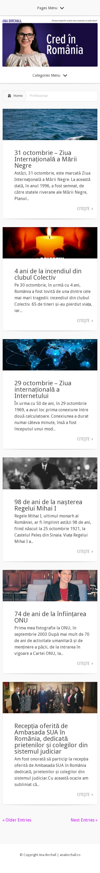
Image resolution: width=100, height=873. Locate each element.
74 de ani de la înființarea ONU (50, 617)
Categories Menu (46, 75)
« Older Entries (16, 820)
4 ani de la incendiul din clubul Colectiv (48, 274)
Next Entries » (84, 820)
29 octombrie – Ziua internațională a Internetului (42, 389)
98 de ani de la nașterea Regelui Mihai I (48, 505)
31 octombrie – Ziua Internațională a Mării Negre (45, 159)
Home (18, 96)
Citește (83, 208)
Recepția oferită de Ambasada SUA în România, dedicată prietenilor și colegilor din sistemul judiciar (51, 738)
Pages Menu (47, 8)
